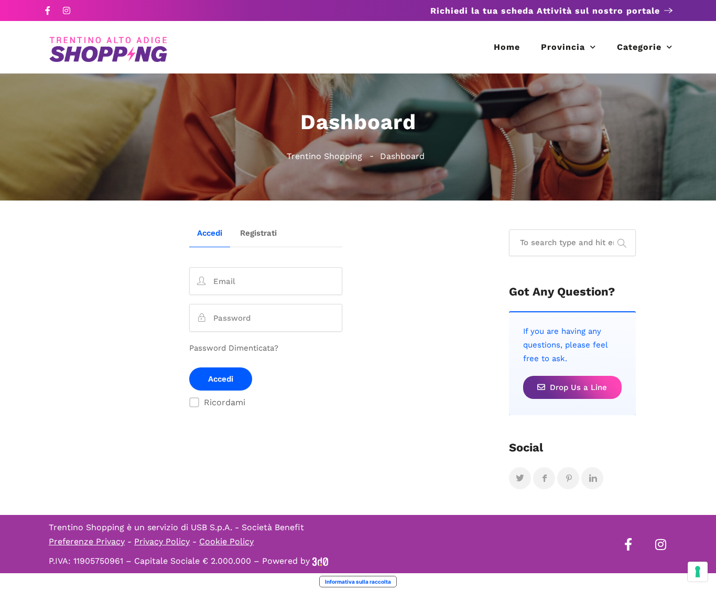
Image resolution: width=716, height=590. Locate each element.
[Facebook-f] (48, 10)
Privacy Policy (162, 541)
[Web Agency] (320, 561)
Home (507, 47)
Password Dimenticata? (233, 348)
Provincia (563, 47)
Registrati (258, 233)
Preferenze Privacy (87, 541)
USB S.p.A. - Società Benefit (247, 527)
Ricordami (224, 402)
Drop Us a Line (577, 387)
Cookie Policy (226, 541)
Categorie (639, 47)
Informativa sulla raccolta (358, 581)
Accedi (209, 233)
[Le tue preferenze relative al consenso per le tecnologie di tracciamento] (698, 572)
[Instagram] (66, 10)
